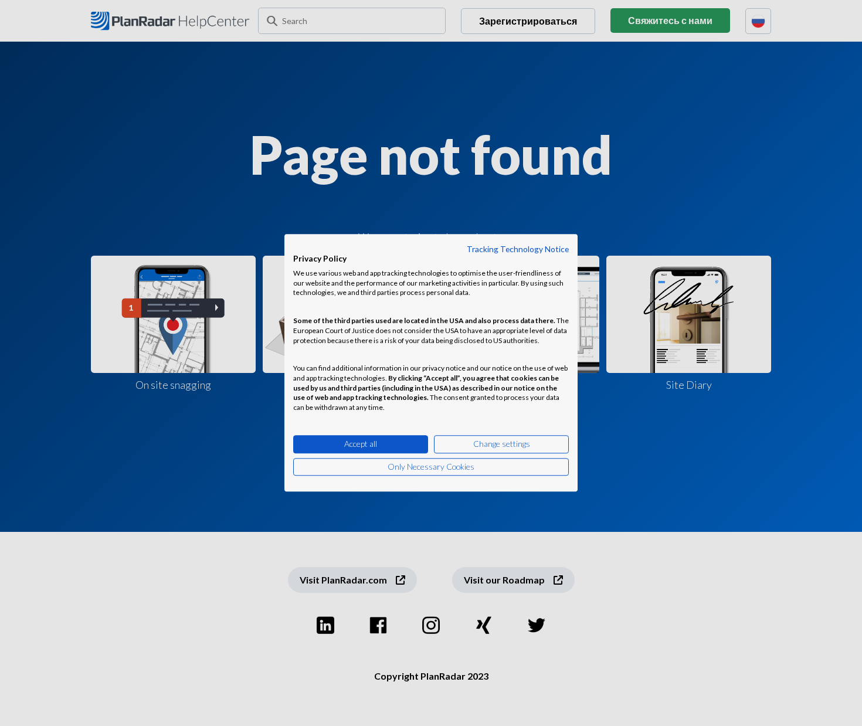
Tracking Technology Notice (518, 249)
